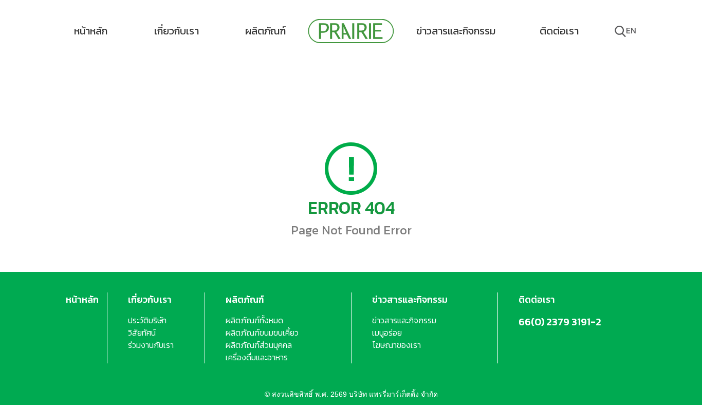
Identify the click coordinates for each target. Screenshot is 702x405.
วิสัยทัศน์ (142, 332)
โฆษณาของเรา (396, 345)
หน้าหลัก (90, 31)
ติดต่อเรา (559, 31)
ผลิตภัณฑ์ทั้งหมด (254, 320)
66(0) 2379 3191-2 (560, 321)
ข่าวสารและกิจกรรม (455, 31)
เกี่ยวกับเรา (176, 31)
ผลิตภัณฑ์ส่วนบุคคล (259, 345)
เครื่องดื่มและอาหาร (257, 357)
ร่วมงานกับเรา (151, 345)
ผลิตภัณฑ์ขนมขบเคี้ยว (262, 332)
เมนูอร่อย (387, 332)
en (631, 30)
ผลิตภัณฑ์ (265, 31)
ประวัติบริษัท (147, 320)
